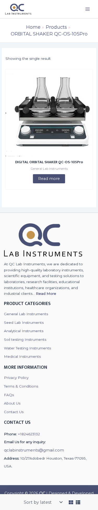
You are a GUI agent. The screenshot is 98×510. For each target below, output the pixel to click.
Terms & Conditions (21, 386)
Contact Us (14, 412)
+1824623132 (29, 434)
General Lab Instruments (26, 314)
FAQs (9, 395)
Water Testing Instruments (27, 348)
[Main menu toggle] (88, 9)
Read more (49, 178)
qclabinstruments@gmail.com (34, 450)
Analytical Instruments (23, 331)
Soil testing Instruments (25, 339)
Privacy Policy (16, 378)
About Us (12, 403)
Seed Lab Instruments (24, 322)
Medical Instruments (22, 356)
